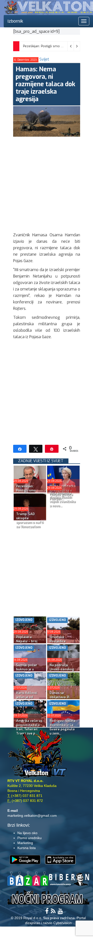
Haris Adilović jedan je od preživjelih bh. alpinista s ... (27, 699)
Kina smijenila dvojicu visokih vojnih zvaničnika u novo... (63, 499)
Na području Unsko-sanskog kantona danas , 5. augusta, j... (62, 671)
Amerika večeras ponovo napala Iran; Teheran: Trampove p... (29, 727)
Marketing (25, 843)
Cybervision (62, 923)
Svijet (44, 59)
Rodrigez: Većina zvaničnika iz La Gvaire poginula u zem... (62, 727)
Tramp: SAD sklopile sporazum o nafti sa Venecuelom (29, 520)
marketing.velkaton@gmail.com (32, 815)
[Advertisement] (46, 183)
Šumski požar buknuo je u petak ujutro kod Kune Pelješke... (29, 671)
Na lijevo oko (27, 833)
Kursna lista (26, 848)
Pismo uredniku (29, 838)
